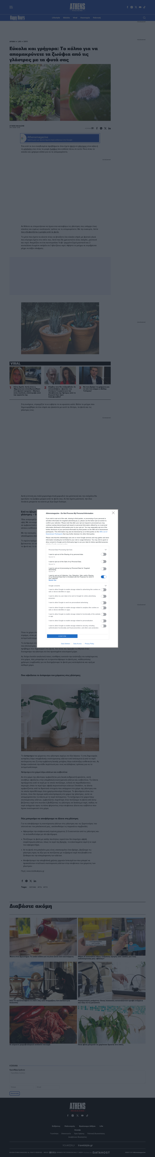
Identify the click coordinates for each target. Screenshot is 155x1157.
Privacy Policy (89, 643)
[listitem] (77, 550)
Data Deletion (65, 643)
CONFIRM (62, 636)
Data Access (77, 643)
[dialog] (77, 578)
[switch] (103, 554)
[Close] (114, 513)
